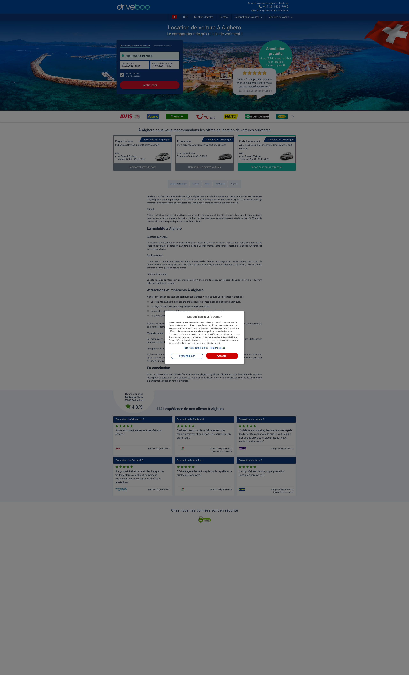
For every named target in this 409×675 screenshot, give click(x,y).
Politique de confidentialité (196, 348)
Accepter (222, 355)
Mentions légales (217, 348)
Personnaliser (187, 355)
